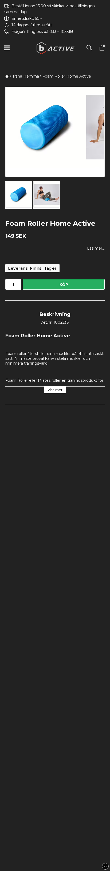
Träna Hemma (25, 76)
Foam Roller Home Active (66, 76)
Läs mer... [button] (96, 248)
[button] (101, 48)
